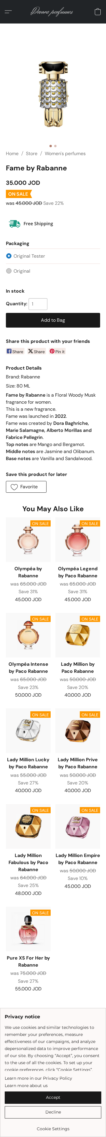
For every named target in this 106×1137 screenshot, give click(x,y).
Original (22, 271)
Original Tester (29, 256)
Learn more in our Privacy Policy (38, 1078)
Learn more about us (26, 1085)
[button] (53, 12)
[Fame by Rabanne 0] (53, 94)
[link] (53, 1126)
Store (31, 153)
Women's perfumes (65, 153)
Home (12, 153)
